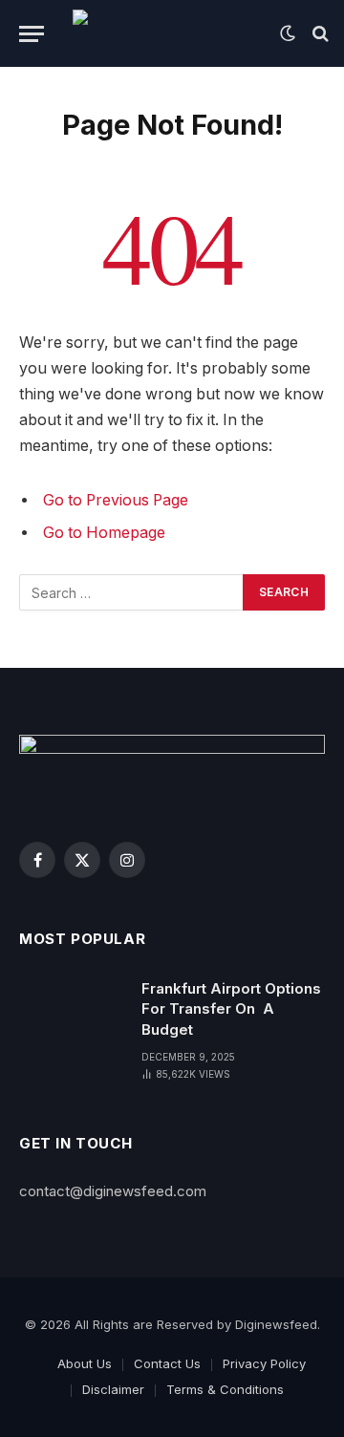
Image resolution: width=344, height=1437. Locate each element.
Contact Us (167, 1363)
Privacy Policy (264, 1363)
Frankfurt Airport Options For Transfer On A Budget (231, 1009)
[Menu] (31, 33)
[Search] (319, 33)
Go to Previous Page (115, 500)
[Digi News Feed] (167, 33)
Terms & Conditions (225, 1389)
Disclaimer (113, 1389)
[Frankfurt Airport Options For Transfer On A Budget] (71, 1012)
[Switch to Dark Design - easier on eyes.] (287, 33)
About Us (84, 1363)
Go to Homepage (104, 533)
